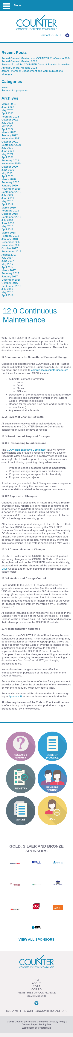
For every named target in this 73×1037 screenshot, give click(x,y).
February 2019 (10, 210)
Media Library (36, 995)
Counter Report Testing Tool (36, 1024)
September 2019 (11, 191)
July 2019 (7, 194)
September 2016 (11, 286)
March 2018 (8, 232)
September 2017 (11, 251)
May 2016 (7, 292)
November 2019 (11, 188)
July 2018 (7, 220)
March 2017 (8, 270)
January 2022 (9, 135)
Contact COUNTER (52, 34)
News (4, 87)
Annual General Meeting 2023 (19, 61)
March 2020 (8, 179)
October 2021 (9, 141)
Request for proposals (14, 90)
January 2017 (9, 276)
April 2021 (7, 157)
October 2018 (9, 213)
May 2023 (7, 110)
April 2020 (7, 176)
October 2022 (9, 119)
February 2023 (10, 116)
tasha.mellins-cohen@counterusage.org (37, 1010)
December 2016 (11, 279)
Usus (4, 568)
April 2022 (7, 129)
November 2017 (11, 245)
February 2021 (10, 160)
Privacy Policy (57, 1021)
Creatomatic (44, 1028)
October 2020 (9, 166)
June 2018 (7, 223)
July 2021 (7, 147)
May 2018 (7, 226)
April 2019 (7, 204)
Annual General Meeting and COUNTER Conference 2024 (36, 58)
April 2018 (7, 229)
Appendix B (15, 696)
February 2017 (10, 273)
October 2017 (9, 248)
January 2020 (9, 185)
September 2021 (11, 144)
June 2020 (7, 169)
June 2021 (7, 150)
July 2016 (7, 289)
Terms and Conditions (36, 1021)
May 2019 (7, 201)
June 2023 (7, 107)
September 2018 (11, 216)
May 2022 (7, 125)
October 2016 (9, 282)
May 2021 (7, 154)
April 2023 (7, 113)
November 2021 (11, 138)
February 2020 (10, 182)
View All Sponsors (36, 939)
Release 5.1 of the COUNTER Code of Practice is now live (35, 64)
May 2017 (7, 263)
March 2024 (8, 103)
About (36, 983)
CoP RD (36, 989)
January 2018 (9, 238)
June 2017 (7, 260)
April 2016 (7, 295)
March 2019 (8, 207)
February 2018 (10, 235)
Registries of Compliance (36, 992)
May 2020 (7, 172)
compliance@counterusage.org (49, 369)
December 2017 (11, 241)
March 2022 (8, 132)
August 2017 (8, 254)
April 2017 (7, 267)
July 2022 (7, 122)
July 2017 (7, 257)
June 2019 (7, 198)
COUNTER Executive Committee (26, 449)
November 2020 (11, 163)
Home (36, 980)
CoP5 (36, 986)
